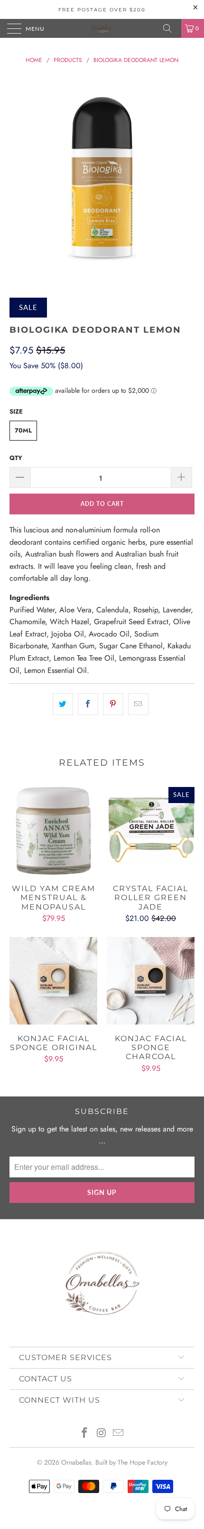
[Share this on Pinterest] (113, 704)
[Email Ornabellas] (118, 1433)
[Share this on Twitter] (63, 704)
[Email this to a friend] (138, 704)
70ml (23, 430)
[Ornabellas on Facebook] (84, 1433)
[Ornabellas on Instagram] (101, 1433)
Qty (15, 457)
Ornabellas (76, 1462)
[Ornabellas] (102, 28)
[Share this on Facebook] (88, 704)
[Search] (170, 28)
